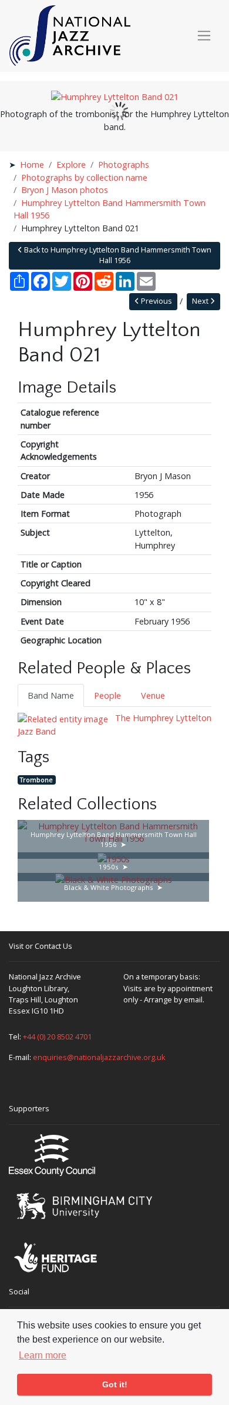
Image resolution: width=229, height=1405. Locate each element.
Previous (155, 301)
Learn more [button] (42, 1355)
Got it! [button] (114, 1384)
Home (32, 164)
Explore (71, 164)
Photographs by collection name (84, 177)
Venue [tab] (153, 695)
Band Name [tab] (51, 695)
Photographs (123, 164)
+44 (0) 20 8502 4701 (57, 1036)
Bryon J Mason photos (64, 189)
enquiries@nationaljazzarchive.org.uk (99, 1057)
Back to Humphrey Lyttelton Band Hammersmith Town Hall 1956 (116, 255)
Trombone (36, 779)
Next (201, 301)
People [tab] (107, 695)
